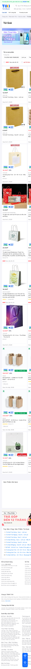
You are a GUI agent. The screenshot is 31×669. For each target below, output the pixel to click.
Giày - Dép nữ (26, 638)
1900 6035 (7, 601)
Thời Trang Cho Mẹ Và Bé (7, 618)
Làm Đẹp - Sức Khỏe (7, 649)
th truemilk (17, 608)
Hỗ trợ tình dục (13, 659)
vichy (16, 609)
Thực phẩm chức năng (9, 652)
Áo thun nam (25, 627)
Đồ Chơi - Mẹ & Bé (6, 616)
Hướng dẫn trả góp (5, 579)
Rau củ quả (6, 631)
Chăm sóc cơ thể (8, 654)
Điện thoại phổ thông (9, 645)
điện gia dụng (17, 9)
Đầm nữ (27, 618)
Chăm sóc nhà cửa (10, 639)
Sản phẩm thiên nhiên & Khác (9, 656)
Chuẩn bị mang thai (8, 626)
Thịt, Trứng (8, 630)
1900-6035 (8, 564)
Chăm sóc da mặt (5, 651)
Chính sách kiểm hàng (6, 575)
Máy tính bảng (7, 646)
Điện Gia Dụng (5, 663)
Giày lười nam (25, 648)
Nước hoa (6, 659)
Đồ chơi (16, 618)
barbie (22, 608)
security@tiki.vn (13, 585)
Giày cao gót (25, 640)
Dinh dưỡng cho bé (8, 622)
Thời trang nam (26, 626)
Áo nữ (23, 618)
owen (26, 608)
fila (19, 609)
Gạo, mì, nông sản (9, 634)
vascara (3, 608)
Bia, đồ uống (6, 635)
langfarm (8, 609)
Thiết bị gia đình (14, 665)
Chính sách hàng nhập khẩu (7, 581)
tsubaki (22, 609)
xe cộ (23, 9)
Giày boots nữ (27, 642)
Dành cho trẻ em (8, 637)
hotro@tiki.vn (13, 583)
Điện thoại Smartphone (6, 644)
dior (7, 608)
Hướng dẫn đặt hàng (6, 571)
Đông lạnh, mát (11, 633)
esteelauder (12, 608)
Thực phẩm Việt (13, 631)
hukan (12, 609)
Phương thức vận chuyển (7, 573)
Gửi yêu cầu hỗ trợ (5, 569)
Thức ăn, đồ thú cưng (9, 638)
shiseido (3, 609)
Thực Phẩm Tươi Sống (7, 628)
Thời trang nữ (26, 616)
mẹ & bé (28, 9)
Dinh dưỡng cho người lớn (10, 623)
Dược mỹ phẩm (14, 660)
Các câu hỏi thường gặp (6, 567)
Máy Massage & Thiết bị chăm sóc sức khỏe (10, 654)
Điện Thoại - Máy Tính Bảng (9, 642)
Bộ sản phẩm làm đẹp (10, 660)
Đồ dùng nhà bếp (5, 665)
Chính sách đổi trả (5, 577)
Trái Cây (3, 630)
